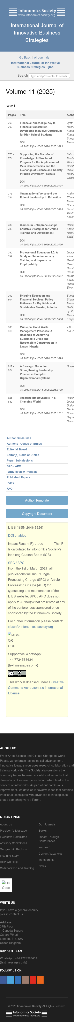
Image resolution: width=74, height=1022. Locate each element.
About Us (6, 824)
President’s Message (13, 830)
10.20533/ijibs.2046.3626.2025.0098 (41, 319)
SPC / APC (14, 466)
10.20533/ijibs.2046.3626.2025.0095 (41, 209)
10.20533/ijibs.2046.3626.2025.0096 (41, 244)
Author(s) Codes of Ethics (24, 443)
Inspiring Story (9, 855)
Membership (46, 859)
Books (43, 830)
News (42, 866)
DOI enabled (17, 535)
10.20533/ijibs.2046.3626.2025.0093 (41, 146)
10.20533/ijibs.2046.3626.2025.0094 (41, 185)
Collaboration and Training (17, 868)
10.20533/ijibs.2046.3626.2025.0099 (41, 358)
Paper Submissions (20, 460)
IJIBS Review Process (22, 472)
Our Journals (47, 824)
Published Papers (18, 477)
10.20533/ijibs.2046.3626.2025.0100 (41, 389)
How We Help (9, 862)
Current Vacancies (50, 853)
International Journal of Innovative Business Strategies (37, 32)
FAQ (10, 488)
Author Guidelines (19, 438)
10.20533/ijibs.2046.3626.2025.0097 (41, 276)
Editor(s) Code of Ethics (23, 455)
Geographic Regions (13, 849)
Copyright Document (37, 513)
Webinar (44, 847)
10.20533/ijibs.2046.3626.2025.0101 (41, 413)
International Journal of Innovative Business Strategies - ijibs (35, 65)
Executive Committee (13, 837)
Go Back (24, 57)
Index (10, 483)
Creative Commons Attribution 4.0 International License (36, 687)
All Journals (41, 57)
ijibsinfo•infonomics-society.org (30, 626)
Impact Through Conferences (49, 839)
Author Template (37, 500)
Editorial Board (17, 449)
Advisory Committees (13, 843)
